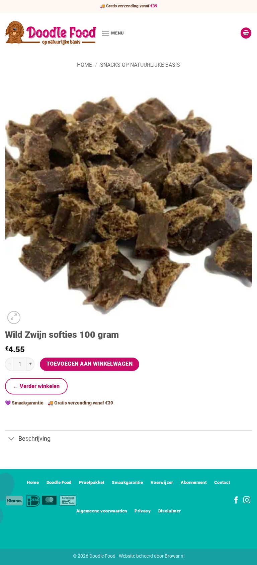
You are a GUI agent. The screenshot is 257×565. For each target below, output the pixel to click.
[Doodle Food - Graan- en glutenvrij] (50, 33)
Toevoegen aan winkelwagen (90, 364)
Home (84, 65)
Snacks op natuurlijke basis (140, 65)
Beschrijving (34, 438)
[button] (112, 33)
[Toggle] (11, 439)
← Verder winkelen (36, 386)
